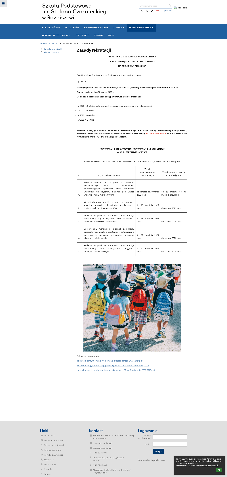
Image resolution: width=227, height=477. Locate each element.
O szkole (48, 469)
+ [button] (143, 10)
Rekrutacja (87, 43)
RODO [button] (111, 35)
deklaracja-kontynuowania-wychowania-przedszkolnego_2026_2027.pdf (109, 360)
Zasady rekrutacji (53, 49)
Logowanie (167, 10)
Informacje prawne (52, 450)
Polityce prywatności (210, 465)
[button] (151, 11)
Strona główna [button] (51, 27)
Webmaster (49, 435)
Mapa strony (50, 464)
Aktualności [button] (72, 27)
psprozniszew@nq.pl (102, 443)
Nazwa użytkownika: (144, 437)
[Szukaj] (170, 5)
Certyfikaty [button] (82, 35)
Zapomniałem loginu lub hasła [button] (151, 460)
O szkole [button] (117, 27)
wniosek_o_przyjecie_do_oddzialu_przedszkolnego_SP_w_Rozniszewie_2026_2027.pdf (116, 370)
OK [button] (219, 470)
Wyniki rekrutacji (51, 52)
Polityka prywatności (53, 454)
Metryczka (49, 459)
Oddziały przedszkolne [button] (55, 35)
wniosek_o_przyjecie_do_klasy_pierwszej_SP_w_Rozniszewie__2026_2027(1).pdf (113, 365)
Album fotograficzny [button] (96, 27)
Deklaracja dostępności (54, 445)
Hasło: (148, 444)
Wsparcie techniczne (53, 440)
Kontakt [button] (98, 35)
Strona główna (48, 43)
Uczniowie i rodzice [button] (140, 27)
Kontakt (47, 474)
